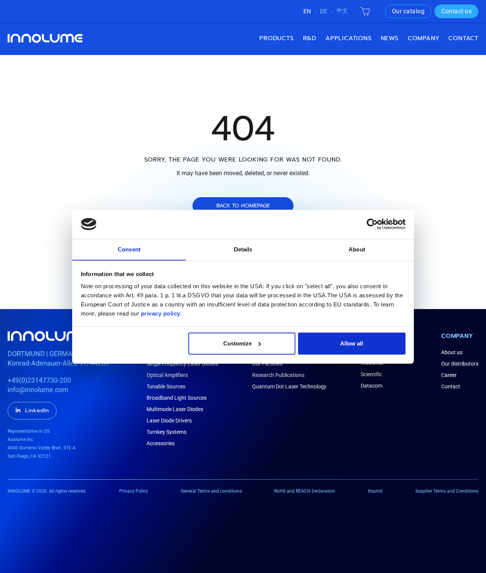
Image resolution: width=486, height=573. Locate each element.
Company (457, 336)
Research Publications (278, 375)
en (307, 11)
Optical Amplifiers (167, 375)
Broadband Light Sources (177, 398)
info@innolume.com (38, 390)
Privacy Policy (133, 491)
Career (449, 375)
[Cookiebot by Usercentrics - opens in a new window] (372, 224)
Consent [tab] (129, 249)
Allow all (351, 343)
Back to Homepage (243, 206)
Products (276, 38)
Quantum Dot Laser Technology (289, 386)
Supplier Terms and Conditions (446, 491)
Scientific (371, 374)
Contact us (456, 11)
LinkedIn (37, 410)
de (323, 11)
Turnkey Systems (166, 432)
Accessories (161, 443)
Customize (237, 343)
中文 (342, 10)
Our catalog (408, 11)
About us (451, 352)
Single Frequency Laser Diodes (182, 364)
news (390, 38)
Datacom (371, 386)
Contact (463, 38)
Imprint (375, 491)
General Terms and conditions (211, 491)
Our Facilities (267, 364)
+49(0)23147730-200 (39, 380)
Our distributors (459, 364)
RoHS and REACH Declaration (304, 491)
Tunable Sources (166, 386)
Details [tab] (243, 249)
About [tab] (357, 249)
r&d (309, 38)
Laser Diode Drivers (169, 421)
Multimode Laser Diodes (175, 409)
